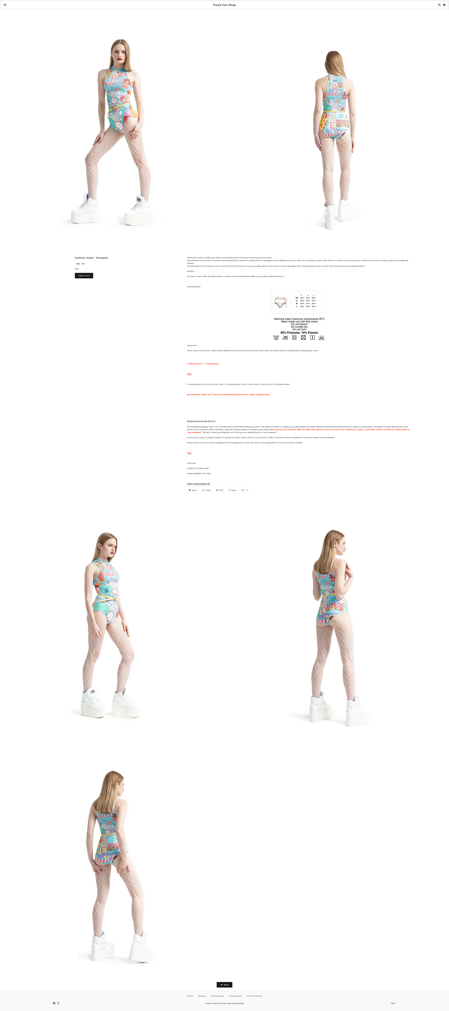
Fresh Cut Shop (224, 5)
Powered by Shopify (235, 1003)
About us (202, 996)
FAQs (189, 374)
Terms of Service (254, 996)
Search (190, 996)
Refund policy (217, 996)
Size (78, 263)
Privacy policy (235, 996)
